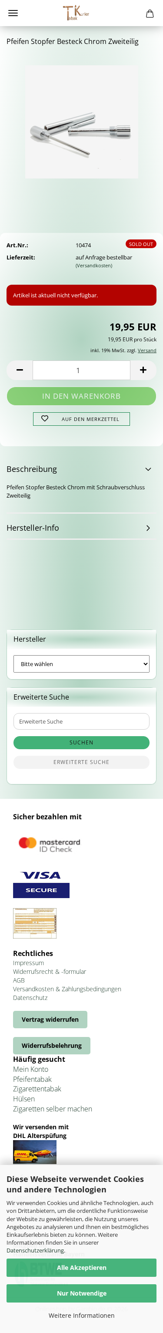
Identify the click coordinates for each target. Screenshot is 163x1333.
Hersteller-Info (33, 527)
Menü (13, 13)
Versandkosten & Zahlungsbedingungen (67, 989)
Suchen (81, 742)
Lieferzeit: (21, 257)
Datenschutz (30, 997)
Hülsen (24, 1099)
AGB (19, 980)
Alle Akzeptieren (81, 1267)
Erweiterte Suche (81, 762)
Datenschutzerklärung (35, 1250)
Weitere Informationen (82, 1315)
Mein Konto (30, 1069)
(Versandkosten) (94, 265)
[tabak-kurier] (82, 13)
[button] (20, 370)
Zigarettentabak (37, 1089)
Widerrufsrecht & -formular (49, 971)
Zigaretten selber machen (52, 1109)
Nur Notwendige (81, 1293)
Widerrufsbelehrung (52, 1045)
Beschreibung (32, 469)
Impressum (28, 963)
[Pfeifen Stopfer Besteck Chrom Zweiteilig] (81, 119)
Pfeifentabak (32, 1079)
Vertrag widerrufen (50, 1019)
